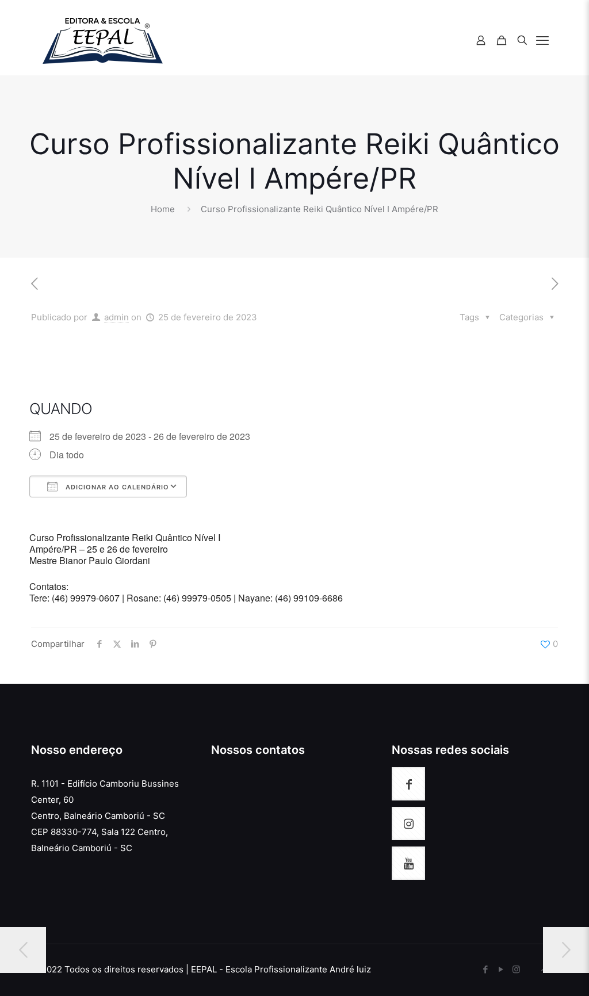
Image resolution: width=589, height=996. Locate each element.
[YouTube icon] (501, 969)
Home (163, 209)
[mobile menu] (542, 40)
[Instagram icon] (516, 969)
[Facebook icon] (485, 969)
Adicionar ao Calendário (116, 487)
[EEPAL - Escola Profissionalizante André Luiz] (103, 40)
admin (116, 317)
